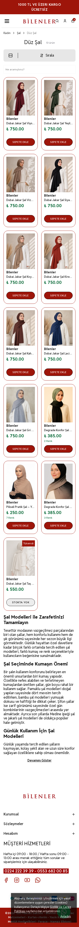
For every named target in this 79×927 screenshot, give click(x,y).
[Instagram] (16, 880)
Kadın (7, 33)
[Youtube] (27, 880)
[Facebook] (6, 880)
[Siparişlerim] (65, 21)
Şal (19, 33)
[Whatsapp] (37, 880)
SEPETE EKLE (21, 142)
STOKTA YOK (20, 602)
